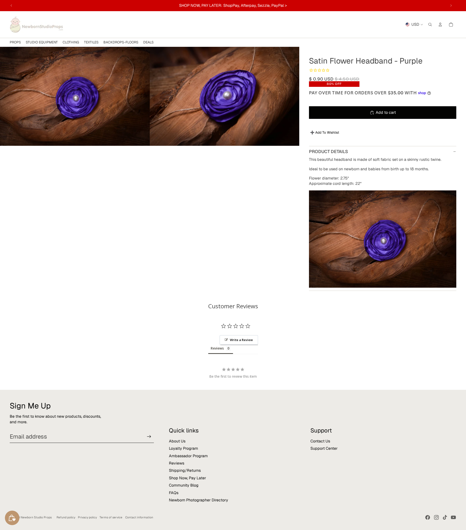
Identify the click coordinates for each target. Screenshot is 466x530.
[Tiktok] (445, 517)
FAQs (173, 492)
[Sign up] (149, 436)
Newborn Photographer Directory (198, 500)
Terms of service (111, 517)
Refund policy (66, 517)
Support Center (324, 448)
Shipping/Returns (185, 470)
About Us (177, 441)
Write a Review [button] (241, 340)
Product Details (328, 151)
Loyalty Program (183, 448)
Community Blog (184, 485)
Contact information (139, 517)
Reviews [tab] (217, 348)
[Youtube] (453, 517)
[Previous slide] (11, 5)
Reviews (176, 463)
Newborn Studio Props (36, 517)
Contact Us (320, 441)
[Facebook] (428, 517)
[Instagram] (436, 517)
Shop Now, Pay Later (187, 478)
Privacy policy (87, 517)
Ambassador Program (188, 455)
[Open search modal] (430, 24)
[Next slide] (451, 5)
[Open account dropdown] (440, 24)
